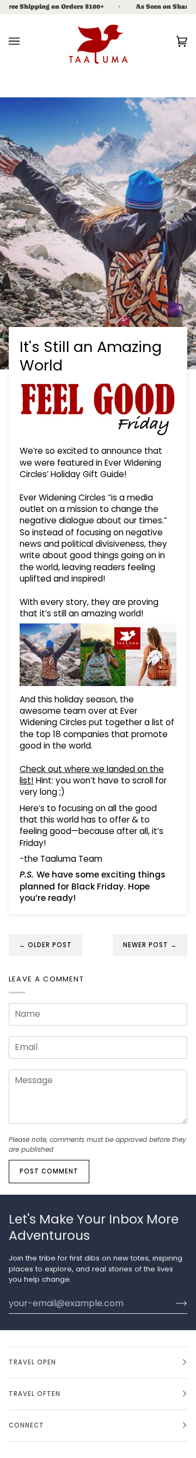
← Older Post (45, 945)
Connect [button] (26, 1425)
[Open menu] (25, 41)
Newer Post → (150, 945)
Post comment (49, 1171)
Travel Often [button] (34, 1393)
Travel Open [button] (32, 1362)
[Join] (172, 1303)
